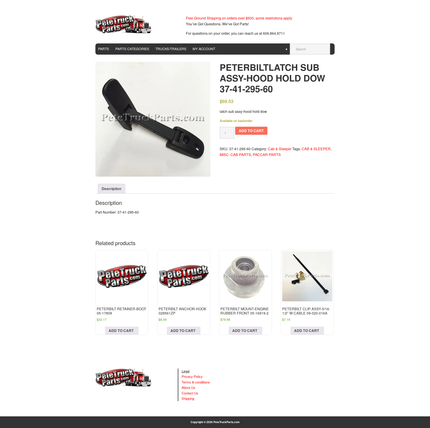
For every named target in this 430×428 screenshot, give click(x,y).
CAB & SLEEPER (316, 148)
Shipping (188, 398)
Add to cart (251, 130)
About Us (188, 387)
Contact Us (190, 393)
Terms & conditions (196, 382)
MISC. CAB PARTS (235, 154)
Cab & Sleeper (279, 148)
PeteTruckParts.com (226, 422)
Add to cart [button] (121, 330)
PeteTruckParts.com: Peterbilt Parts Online (125, 24)
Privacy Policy (192, 376)
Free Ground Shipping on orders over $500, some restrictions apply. (239, 18)
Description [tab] (111, 188)
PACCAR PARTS (267, 154)
